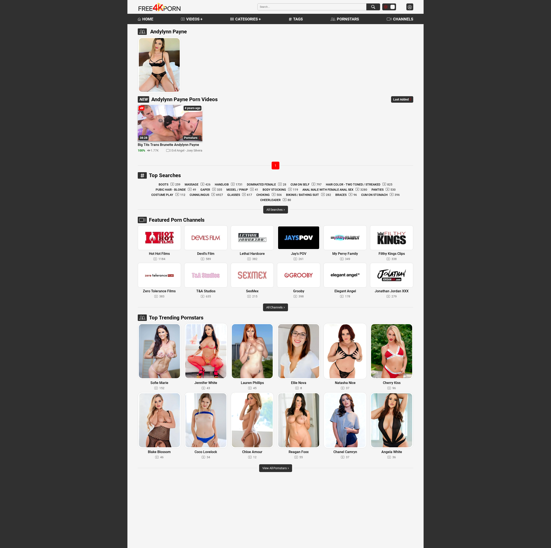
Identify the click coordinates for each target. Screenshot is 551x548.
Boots (169, 184)
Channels (403, 19)
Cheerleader (275, 200)
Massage (197, 184)
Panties (383, 189)
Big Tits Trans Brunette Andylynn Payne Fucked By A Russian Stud (168, 145)
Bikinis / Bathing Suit (308, 195)
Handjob (229, 184)
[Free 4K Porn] (159, 6)
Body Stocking (280, 189)
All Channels (274, 307)
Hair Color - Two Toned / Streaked (359, 184)
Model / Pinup (242, 189)
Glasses (239, 195)
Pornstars (348, 19)
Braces (346, 195)
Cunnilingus (206, 195)
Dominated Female (266, 184)
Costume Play (168, 195)
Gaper (211, 189)
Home (147, 19)
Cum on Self (306, 184)
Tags (298, 19)
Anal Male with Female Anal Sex (334, 189)
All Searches (274, 209)
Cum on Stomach (380, 195)
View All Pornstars (274, 468)
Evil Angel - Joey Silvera (187, 150)
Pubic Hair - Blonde (176, 189)
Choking (269, 195)
